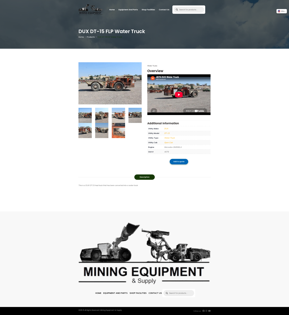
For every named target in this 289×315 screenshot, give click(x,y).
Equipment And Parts (128, 9)
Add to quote (178, 161)
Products (91, 37)
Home (112, 9)
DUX (166, 128)
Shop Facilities (148, 9)
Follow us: (197, 311)
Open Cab (168, 142)
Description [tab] (144, 177)
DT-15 (167, 133)
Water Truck (169, 138)
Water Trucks (152, 66)
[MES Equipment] (90, 9)
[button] (282, 11)
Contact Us (164, 9)
